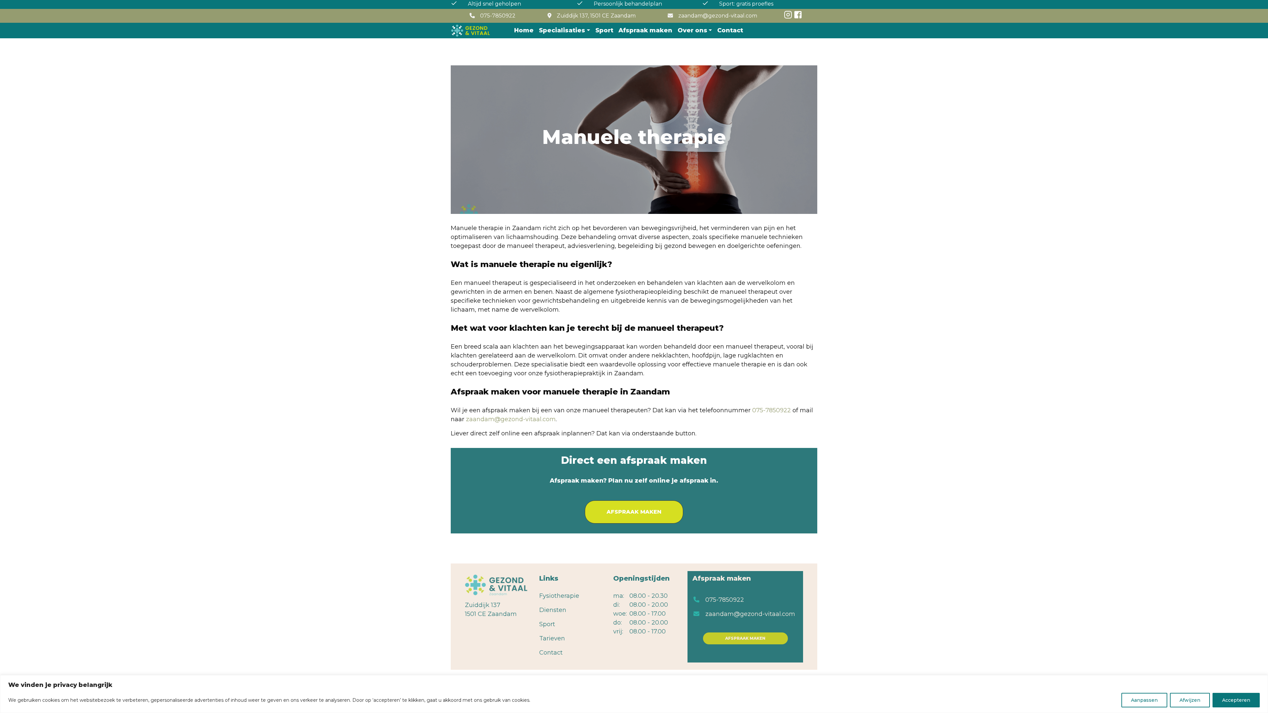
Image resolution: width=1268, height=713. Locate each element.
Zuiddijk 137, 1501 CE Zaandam (596, 16)
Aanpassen (1144, 700)
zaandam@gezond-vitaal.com (717, 16)
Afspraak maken (645, 30)
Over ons (692, 30)
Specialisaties (562, 30)
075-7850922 (497, 16)
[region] (634, 694)
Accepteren (1236, 700)
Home (524, 30)
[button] (634, 512)
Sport (604, 30)
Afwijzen (1190, 700)
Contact (730, 30)
